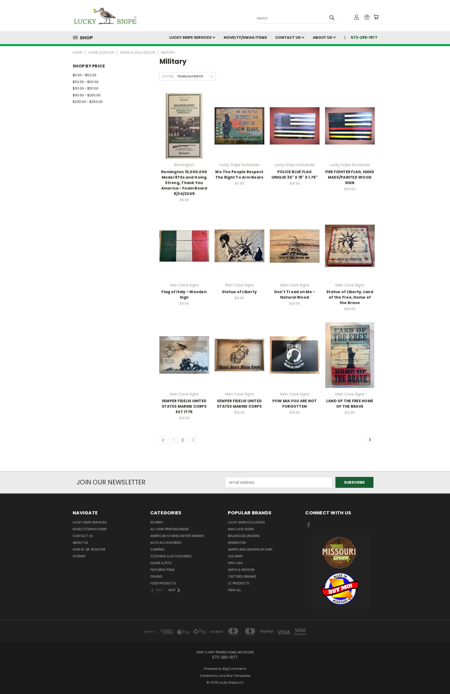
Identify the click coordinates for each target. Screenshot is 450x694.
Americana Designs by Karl (250, 549)
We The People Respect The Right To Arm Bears (239, 174)
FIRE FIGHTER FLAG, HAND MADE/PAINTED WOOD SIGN (349, 177)
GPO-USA (235, 563)
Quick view (184, 115)
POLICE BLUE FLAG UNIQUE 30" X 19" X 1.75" (295, 174)
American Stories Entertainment (177, 536)
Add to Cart (184, 135)
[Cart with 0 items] (376, 17)
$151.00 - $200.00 (87, 95)
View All (234, 590)
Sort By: (168, 76)
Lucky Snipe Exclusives (246, 522)
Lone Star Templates (234, 675)
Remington (237, 542)
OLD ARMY (235, 556)
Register (98, 549)
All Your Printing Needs (169, 529)
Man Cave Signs (241, 529)
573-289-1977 (364, 37)
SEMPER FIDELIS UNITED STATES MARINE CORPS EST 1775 (184, 406)
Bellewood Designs (244, 536)
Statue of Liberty (239, 291)
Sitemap (79, 556)
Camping (157, 549)
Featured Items (162, 569)
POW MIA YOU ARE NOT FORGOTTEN (294, 403)
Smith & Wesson (241, 569)
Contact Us (288, 37)
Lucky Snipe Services (190, 37)
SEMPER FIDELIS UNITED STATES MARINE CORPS (239, 403)
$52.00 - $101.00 (85, 81)
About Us (323, 37)
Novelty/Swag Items (245, 37)
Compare (182, 125)
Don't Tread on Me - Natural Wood (294, 294)
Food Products (163, 583)
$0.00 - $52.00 (84, 75)
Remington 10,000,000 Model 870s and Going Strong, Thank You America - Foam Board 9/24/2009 (184, 182)
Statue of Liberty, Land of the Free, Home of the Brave (349, 297)
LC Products (238, 583)
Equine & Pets (161, 563)
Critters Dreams (242, 576)
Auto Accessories (165, 542)
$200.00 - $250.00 (88, 101)
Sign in (79, 549)
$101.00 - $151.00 (85, 88)
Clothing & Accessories (171, 556)
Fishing (156, 576)
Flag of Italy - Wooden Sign (184, 294)
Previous (436, 677)
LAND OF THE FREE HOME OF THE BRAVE (349, 403)
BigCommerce (234, 668)
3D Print (156, 522)
